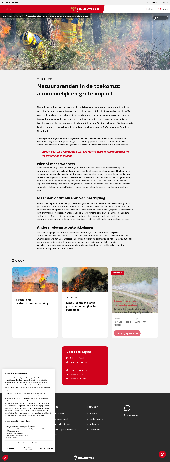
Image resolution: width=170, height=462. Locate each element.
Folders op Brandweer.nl (64, 429)
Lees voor (161, 18)
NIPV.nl (165, 3)
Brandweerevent (60, 419)
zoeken (165, 10)
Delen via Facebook (78, 370)
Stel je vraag (131, 414)
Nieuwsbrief (58, 413)
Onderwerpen (96, 419)
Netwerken (95, 429)
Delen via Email (76, 358)
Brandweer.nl (152, 3)
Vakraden (94, 424)
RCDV (55, 434)
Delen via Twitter (77, 374)
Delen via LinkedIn (78, 378)
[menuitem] (151, 2)
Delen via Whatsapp (78, 362)
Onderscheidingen (61, 424)
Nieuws (93, 413)
